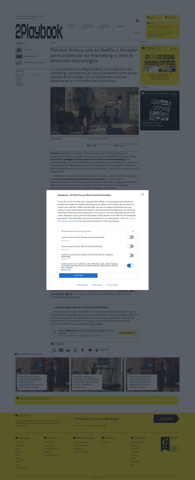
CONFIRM (78, 275)
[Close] (143, 195)
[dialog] (97, 240)
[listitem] (97, 231)
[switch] (130, 237)
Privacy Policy (112, 285)
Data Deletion (82, 285)
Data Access (97, 285)
